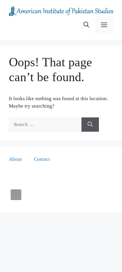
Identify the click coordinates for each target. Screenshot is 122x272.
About (15, 159)
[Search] (90, 124)
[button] (86, 25)
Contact (42, 159)
